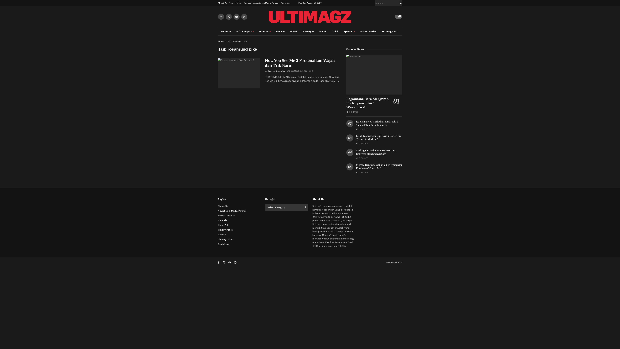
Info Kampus (244, 31)
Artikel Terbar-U (226, 215)
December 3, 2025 (298, 71)
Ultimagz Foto (390, 31)
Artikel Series (368, 31)
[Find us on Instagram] (244, 17)
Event (322, 31)
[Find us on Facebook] (221, 17)
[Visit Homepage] (310, 17)
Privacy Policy (235, 3)
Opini (335, 31)
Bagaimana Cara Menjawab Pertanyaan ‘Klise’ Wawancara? (367, 103)
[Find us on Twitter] (229, 17)
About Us (222, 3)
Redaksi (247, 3)
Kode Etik (285, 3)
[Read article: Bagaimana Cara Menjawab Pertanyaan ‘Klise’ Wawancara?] (374, 75)
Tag (228, 41)
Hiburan (264, 31)
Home (221, 41)
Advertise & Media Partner (266, 3)
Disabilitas (223, 244)
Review (280, 31)
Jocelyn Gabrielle (276, 71)
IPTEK (293, 31)
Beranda (226, 31)
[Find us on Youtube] (236, 17)
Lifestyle (308, 31)
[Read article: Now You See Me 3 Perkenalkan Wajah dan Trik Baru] (239, 73)
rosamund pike (239, 41)
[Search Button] (400, 3)
